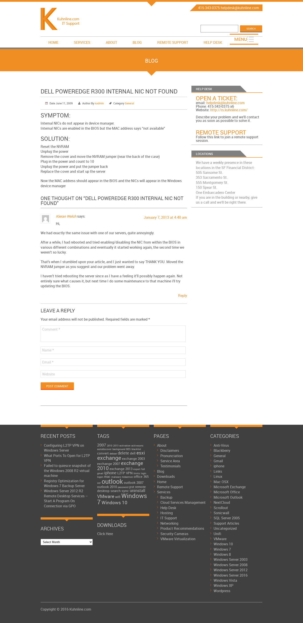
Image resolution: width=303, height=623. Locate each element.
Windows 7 (122, 498)
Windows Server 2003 (231, 559)
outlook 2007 (134, 482)
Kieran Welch (66, 216)
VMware (105, 496)
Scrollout (221, 507)
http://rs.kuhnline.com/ (229, 109)
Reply (182, 295)
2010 (109, 445)
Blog (137, 42)
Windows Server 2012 (231, 569)
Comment (51, 329)
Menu (240, 39)
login (143, 473)
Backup (166, 497)
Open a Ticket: (216, 98)
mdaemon (127, 476)
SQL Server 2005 (227, 518)
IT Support (168, 518)
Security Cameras (174, 533)
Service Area (170, 460)
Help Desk (213, 42)
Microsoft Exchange (230, 486)
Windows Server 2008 (231, 564)
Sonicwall (221, 512)
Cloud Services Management (183, 502)
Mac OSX (221, 481)
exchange (109, 457)
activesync (137, 445)
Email (47, 362)
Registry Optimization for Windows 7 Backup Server (64, 483)
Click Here (105, 533)
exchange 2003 (133, 458)
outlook (112, 481)
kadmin (99, 103)
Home (53, 42)
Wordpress (222, 590)
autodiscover (104, 449)
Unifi (217, 533)
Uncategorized (225, 528)
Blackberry (222, 450)
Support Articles (226, 523)
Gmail (218, 460)
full (143, 469)
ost (99, 482)
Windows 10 (114, 502)
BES (128, 449)
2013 (115, 445)
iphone (110, 472)
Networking (169, 523)
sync (125, 490)
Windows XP (223, 585)
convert (103, 453)
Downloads (166, 476)
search (115, 490)
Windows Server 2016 (231, 575)
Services (82, 42)
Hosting (166, 512)
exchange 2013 (121, 468)
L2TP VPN (125, 473)
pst (131, 486)
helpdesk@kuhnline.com (225, 102)
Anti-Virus (221, 445)
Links (218, 471)
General (129, 103)
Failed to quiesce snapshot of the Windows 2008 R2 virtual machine (67, 470)
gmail (100, 473)
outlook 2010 (107, 486)
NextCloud (222, 502)
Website (48, 374)
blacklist (136, 449)
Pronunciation (171, 455)
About (111, 42)
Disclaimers (169, 450)
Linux (218, 476)
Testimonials (170, 466)
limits (137, 473)
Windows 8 (222, 554)
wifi (117, 496)
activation (124, 445)
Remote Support (172, 42)
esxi (140, 453)
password (123, 487)
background (118, 449)
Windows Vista (225, 580)
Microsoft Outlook (228, 497)
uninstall (137, 490)
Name (48, 350)
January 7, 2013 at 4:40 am (165, 217)
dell (133, 453)
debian (113, 453)
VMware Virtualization (177, 538)
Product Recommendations (182, 528)
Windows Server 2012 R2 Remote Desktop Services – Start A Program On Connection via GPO (66, 498)
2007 (101, 445)
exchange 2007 (108, 463)
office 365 (141, 476)
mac (107, 476)
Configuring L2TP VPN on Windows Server (64, 448)
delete (123, 453)
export (136, 469)
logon (100, 476)
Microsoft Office (227, 492)
